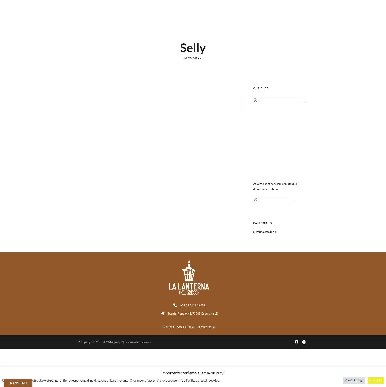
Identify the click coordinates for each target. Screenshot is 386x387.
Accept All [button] (376, 380)
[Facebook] (296, 4)
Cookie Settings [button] (354, 380)
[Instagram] (304, 4)
